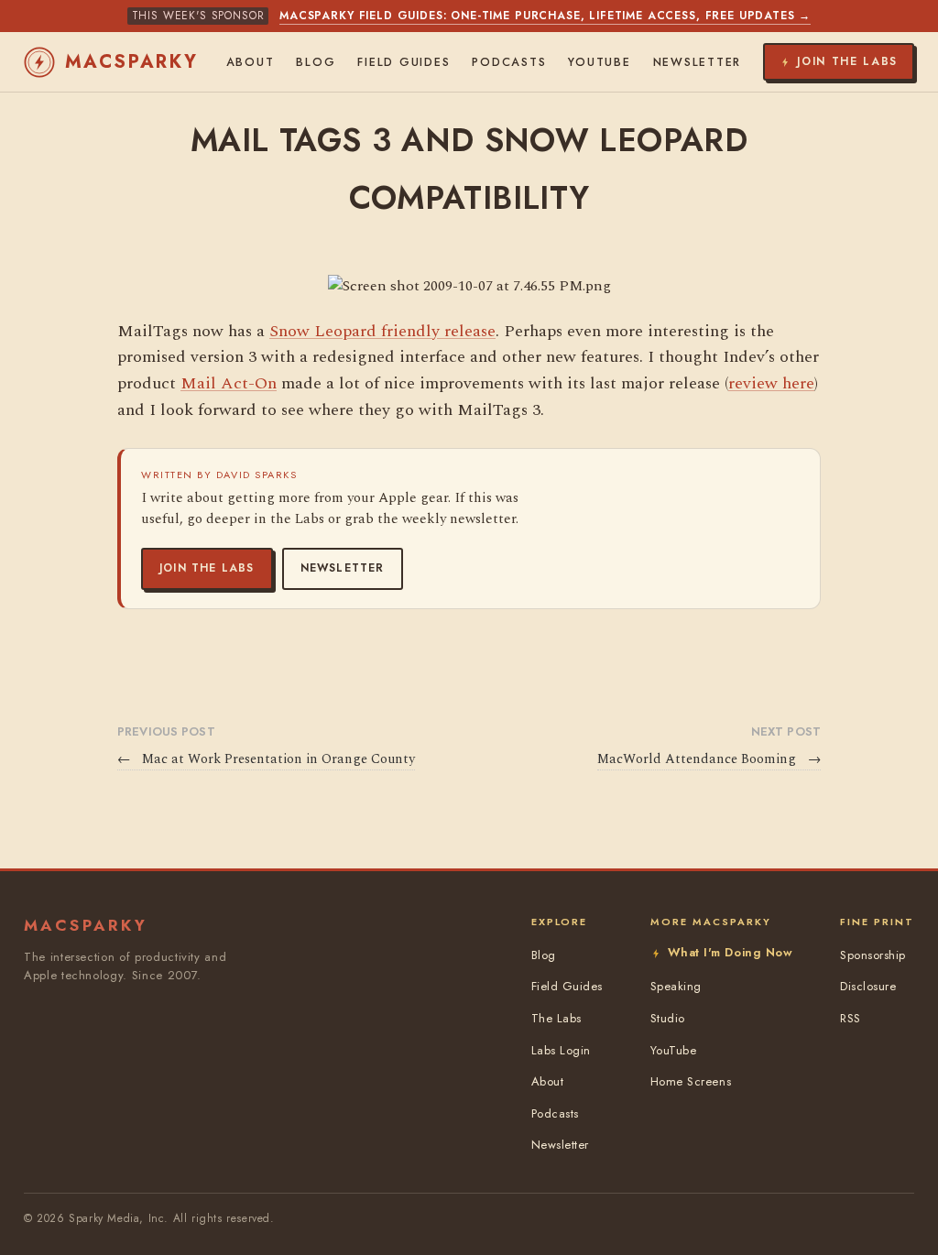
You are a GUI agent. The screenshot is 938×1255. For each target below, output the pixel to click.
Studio (667, 1018)
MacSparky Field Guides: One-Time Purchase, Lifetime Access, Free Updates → (545, 15)
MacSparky (132, 62)
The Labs (556, 1018)
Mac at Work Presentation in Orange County (266, 759)
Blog (315, 62)
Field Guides (403, 62)
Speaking (676, 986)
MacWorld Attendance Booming (709, 759)
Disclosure (868, 986)
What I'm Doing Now (730, 952)
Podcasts (509, 62)
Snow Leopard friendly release (382, 331)
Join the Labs (207, 568)
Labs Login (561, 1050)
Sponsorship (873, 955)
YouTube (599, 62)
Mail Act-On (228, 383)
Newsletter (342, 568)
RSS (850, 1018)
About (250, 62)
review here (771, 383)
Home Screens (690, 1081)
